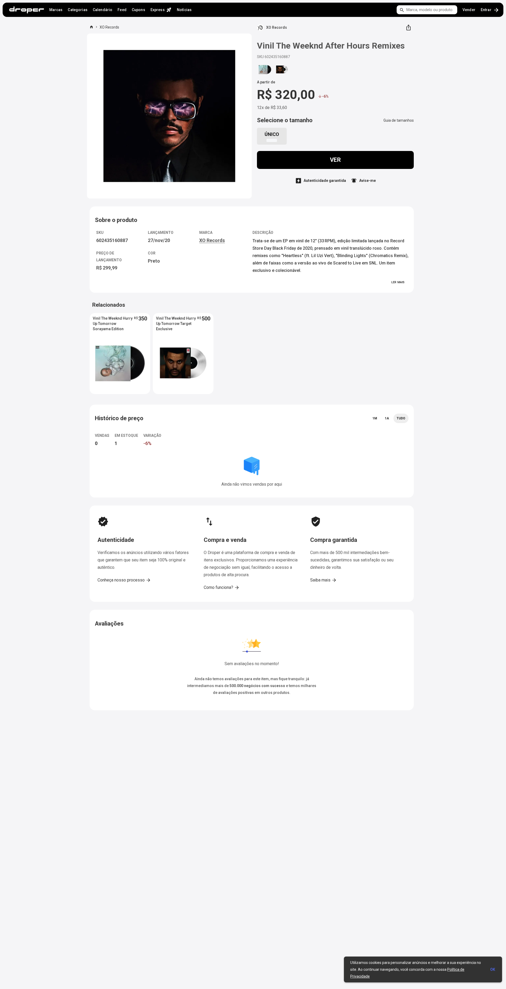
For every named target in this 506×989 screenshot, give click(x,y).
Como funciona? (222, 587)
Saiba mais (323, 580)
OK (492, 969)
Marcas (56, 10)
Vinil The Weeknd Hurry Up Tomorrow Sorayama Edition (113, 323)
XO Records (109, 27)
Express (161, 9)
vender (469, 10)
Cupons (138, 10)
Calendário (102, 10)
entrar (490, 10)
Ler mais (398, 282)
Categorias (77, 10)
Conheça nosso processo (124, 580)
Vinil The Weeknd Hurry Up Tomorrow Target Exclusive (176, 323)
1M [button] (374, 418)
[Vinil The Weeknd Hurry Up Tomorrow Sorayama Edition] (265, 69)
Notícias (184, 10)
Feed (122, 10)
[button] (272, 136)
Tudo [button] (401, 418)
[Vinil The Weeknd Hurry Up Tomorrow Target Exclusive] (282, 69)
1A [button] (387, 418)
